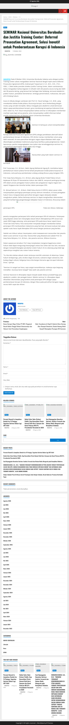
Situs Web (6, 380)
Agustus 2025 (7, 549)
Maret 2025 (6, 569)
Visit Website (23, 310)
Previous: (17, 325)
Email (5, 373)
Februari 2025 (7, 573)
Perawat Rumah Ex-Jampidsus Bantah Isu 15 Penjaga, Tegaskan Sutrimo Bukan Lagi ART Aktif (12, 422)
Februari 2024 (7, 621)
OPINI (4, 652)
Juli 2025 (5, 553)
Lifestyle (5, 644)
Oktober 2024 (7, 589)
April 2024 (6, 613)
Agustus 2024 (7, 597)
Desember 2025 (7, 533)
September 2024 (8, 593)
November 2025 (7, 537)
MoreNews (40, 723)
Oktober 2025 (7, 541)
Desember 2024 (7, 581)
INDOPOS (7, 51)
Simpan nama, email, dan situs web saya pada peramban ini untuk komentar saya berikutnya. (31, 388)
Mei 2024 (5, 609)
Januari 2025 (6, 577)
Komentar (7, 343)
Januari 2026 (6, 529)
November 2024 (7, 585)
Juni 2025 (6, 557)
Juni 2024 (6, 605)
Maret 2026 (6, 521)
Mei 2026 (5, 513)
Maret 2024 (6, 617)
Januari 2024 (6, 625)
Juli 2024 (5, 601)
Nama (5, 367)
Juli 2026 (5, 505)
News (5, 27)
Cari (4, 435)
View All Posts (36, 310)
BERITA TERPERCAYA (9, 640)
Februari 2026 (7, 525)
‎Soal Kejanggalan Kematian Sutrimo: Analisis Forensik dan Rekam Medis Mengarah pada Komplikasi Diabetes (55, 422)
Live (65, 11)
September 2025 (8, 545)
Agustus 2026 (7, 501)
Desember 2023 (7, 629)
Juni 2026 (6, 509)
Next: (50, 325)
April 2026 (6, 517)
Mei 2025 (5, 561)
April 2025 (6, 565)
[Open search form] (56, 11)
